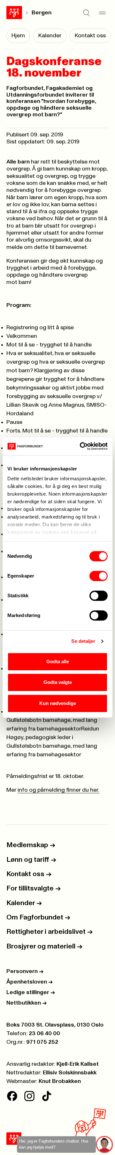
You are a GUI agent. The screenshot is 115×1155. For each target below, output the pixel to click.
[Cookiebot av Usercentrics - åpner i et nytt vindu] (81, 446)
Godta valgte (57, 682)
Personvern (24, 971)
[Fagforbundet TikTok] (46, 1096)
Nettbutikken (26, 1003)
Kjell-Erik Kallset (78, 1064)
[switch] (98, 576)
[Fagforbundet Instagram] (29, 1096)
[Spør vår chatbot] (104, 1144)
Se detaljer (83, 641)
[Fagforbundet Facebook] (12, 1096)
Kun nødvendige (57, 703)
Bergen (41, 13)
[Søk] (86, 12)
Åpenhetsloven (29, 982)
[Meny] (102, 12)
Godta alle (57, 661)
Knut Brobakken (60, 1081)
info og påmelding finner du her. (58, 790)
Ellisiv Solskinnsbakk (69, 1073)
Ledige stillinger (30, 992)
